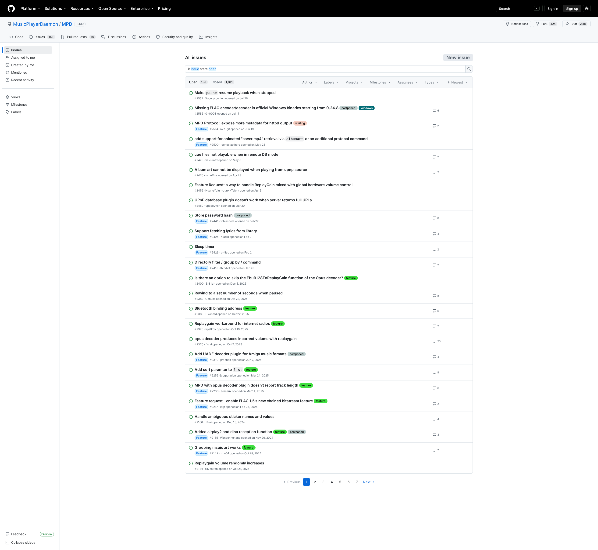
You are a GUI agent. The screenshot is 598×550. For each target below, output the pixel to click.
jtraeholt (225, 360)
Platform (28, 8)
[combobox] (326, 68)
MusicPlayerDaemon (35, 24)
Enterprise (140, 8)
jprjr (222, 407)
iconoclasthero (230, 144)
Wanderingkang (230, 437)
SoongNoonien (214, 98)
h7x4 (208, 422)
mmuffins (211, 175)
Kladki (225, 237)
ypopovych (213, 205)
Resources (80, 8)
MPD (67, 24)
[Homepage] (11, 8)
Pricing (164, 8)
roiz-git (225, 129)
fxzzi (209, 344)
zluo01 (224, 453)
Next (366, 482)
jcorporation (228, 375)
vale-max (211, 160)
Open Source (110, 8)
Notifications (519, 23)
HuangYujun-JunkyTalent (222, 190)
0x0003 (211, 113)
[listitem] (329, 95)
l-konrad (211, 314)
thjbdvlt (225, 268)
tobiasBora (228, 221)
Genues (210, 298)
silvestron (211, 468)
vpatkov (210, 329)
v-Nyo (225, 252)
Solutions (53, 8)
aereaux (226, 391)
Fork (548, 23)
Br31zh (210, 283)
